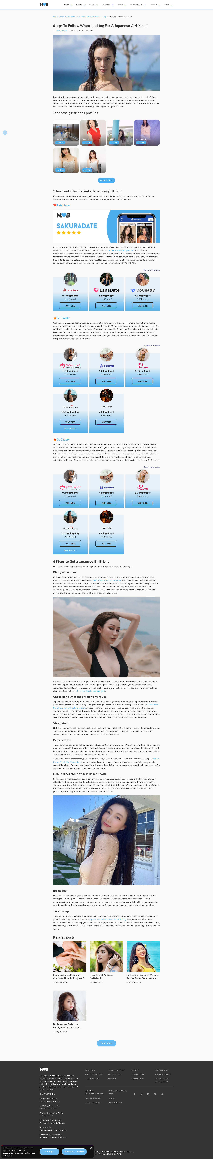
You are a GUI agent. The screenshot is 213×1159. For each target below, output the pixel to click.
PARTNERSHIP (161, 1070)
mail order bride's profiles (121, 250)
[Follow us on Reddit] (162, 1094)
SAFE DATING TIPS (93, 1074)
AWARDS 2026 (115, 1103)
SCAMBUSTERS (92, 1079)
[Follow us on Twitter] (141, 1094)
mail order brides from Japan (107, 580)
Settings (49, 1152)
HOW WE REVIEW (116, 1070)
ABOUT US (90, 1070)
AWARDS (112, 1079)
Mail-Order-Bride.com (64, 16)
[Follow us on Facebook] (135, 1094)
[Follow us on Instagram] (148, 1094)
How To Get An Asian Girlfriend (101, 977)
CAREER (135, 1070)
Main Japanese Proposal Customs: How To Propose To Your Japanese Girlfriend (69, 977)
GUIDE (112, 1098)
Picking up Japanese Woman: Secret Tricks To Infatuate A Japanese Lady (143, 977)
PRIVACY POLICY (162, 1074)
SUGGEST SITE (115, 1074)
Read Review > (70, 429)
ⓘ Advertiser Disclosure (152, 270)
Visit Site (70, 306)
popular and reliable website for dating (107, 919)
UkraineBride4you (94, 1093)
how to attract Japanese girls (91, 691)
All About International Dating (91, 16)
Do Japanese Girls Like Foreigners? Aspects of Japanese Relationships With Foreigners (69, 1026)
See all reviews (93, 1103)
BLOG (111, 1093)
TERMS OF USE (138, 1074)
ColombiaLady (92, 1098)
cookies (19, 1148)
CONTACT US (137, 1079)
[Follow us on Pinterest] (155, 1094)
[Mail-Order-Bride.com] (44, 4)
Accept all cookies (74, 1152)
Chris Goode (61, 30)
